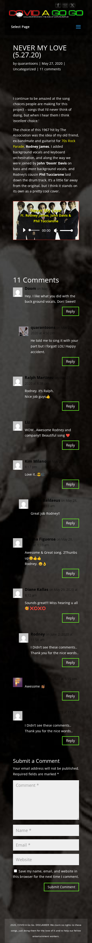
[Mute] (56, 230)
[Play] (24, 230)
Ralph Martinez (39, 377)
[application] (46, 230)
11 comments (50, 69)
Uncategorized (24, 69)
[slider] (65, 230)
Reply (70, 311)
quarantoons (28, 63)
